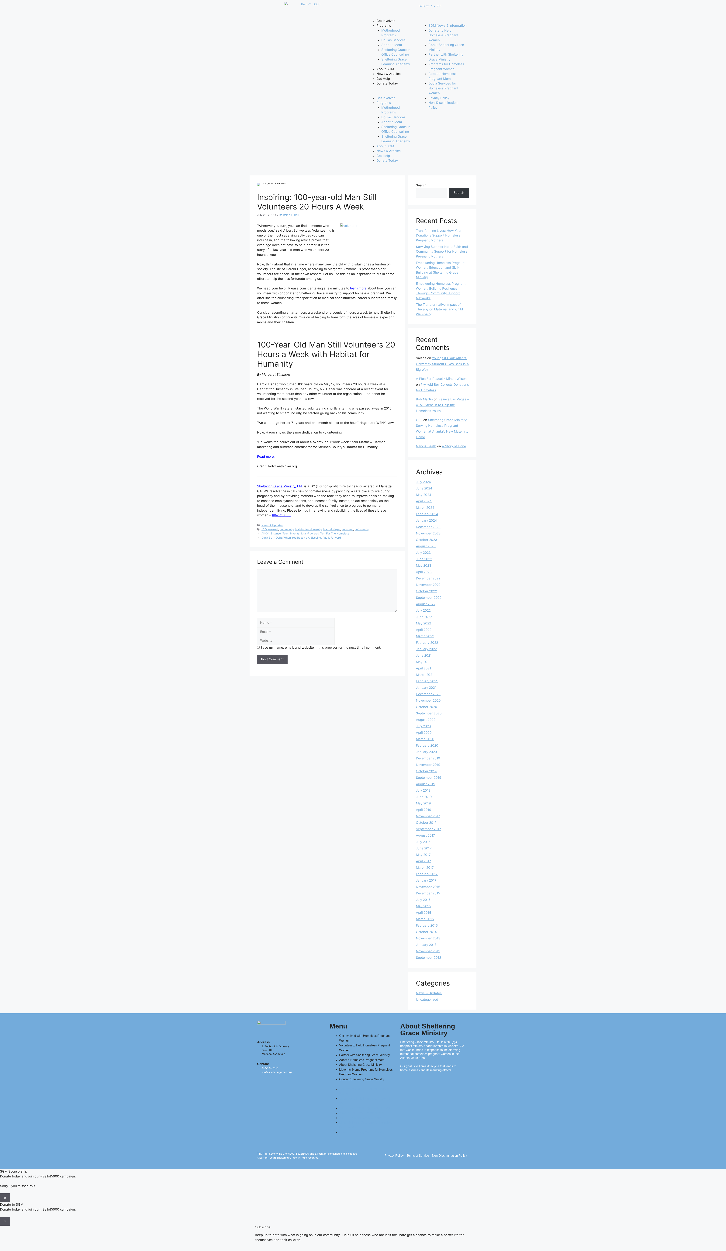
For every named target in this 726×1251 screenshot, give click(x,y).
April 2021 (423, 668)
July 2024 (423, 482)
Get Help (383, 79)
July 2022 (423, 610)
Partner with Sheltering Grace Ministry (364, 1055)
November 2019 (428, 765)
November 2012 (428, 951)
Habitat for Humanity (308, 529)
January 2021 (426, 687)
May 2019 (423, 803)
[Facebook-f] (262, 1081)
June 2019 (424, 797)
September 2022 (428, 598)
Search (421, 185)
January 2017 (426, 880)
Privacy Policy (438, 98)
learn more (358, 288)
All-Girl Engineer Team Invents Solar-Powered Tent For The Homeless (305, 533)
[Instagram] (402, 8)
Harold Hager (331, 529)
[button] (391, 93)
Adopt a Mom (391, 45)
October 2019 (426, 771)
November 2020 (428, 700)
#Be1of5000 (281, 515)
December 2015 (428, 893)
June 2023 (424, 559)
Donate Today (387, 83)
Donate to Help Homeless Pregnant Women (443, 35)
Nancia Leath (426, 446)
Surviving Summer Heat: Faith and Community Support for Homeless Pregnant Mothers (442, 251)
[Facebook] (371, 8)
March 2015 (425, 919)
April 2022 (423, 630)
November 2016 (428, 887)
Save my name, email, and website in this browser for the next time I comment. (321, 647)
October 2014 (426, 932)
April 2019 (423, 810)
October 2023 (426, 540)
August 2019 (425, 784)
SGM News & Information (447, 25)
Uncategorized (427, 999)
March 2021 (425, 675)
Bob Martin (424, 399)
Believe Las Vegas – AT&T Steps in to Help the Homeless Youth (442, 405)
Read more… (266, 456)
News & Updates (272, 525)
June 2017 (424, 848)
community (287, 529)
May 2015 (423, 906)
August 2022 (425, 604)
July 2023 (423, 553)
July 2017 (423, 842)
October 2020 (426, 707)
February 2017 (427, 874)
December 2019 (428, 758)
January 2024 (426, 520)
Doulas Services (393, 40)
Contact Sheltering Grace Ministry (361, 1079)
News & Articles (388, 74)
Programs (383, 25)
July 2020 (423, 726)
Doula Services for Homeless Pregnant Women (443, 88)
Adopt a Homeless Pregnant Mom (361, 1060)
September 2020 (429, 713)
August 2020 (426, 720)
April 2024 (424, 501)
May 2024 (423, 495)
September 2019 (428, 777)
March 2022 (425, 636)
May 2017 (423, 855)
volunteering (362, 529)
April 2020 (424, 732)
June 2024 (424, 488)
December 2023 (428, 527)
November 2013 (428, 938)
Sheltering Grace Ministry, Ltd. (280, 486)
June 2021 (424, 655)
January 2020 (426, 752)
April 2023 (424, 572)
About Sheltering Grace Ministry (360, 1064)
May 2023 (423, 565)
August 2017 (425, 835)
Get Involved (386, 21)
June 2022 (424, 617)
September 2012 (428, 957)
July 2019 (423, 790)
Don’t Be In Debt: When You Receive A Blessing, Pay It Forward (301, 537)
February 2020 (427, 745)
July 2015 (423, 900)
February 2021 (427, 681)
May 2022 (423, 623)
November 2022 (428, 585)
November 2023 (428, 533)
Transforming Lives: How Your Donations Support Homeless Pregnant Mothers (439, 235)
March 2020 (425, 739)
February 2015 (427, 925)
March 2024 (425, 508)
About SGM (385, 69)
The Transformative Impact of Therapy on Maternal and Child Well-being (439, 309)
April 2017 (423, 861)
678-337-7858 (430, 6)
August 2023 (426, 546)
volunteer (347, 529)
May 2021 (423, 662)
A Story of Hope (454, 446)
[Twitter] (382, 8)
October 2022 (426, 591)
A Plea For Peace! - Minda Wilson (441, 379)
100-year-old (269, 529)
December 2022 (428, 578)
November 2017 (428, 816)
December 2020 (428, 694)
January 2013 (426, 945)
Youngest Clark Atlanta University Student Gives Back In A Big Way (442, 363)
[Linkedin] (392, 8)
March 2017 (425, 867)
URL (419, 420)
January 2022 (426, 649)
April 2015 (423, 912)
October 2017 (426, 822)
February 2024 (427, 514)
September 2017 (428, 829)
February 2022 (427, 643)
